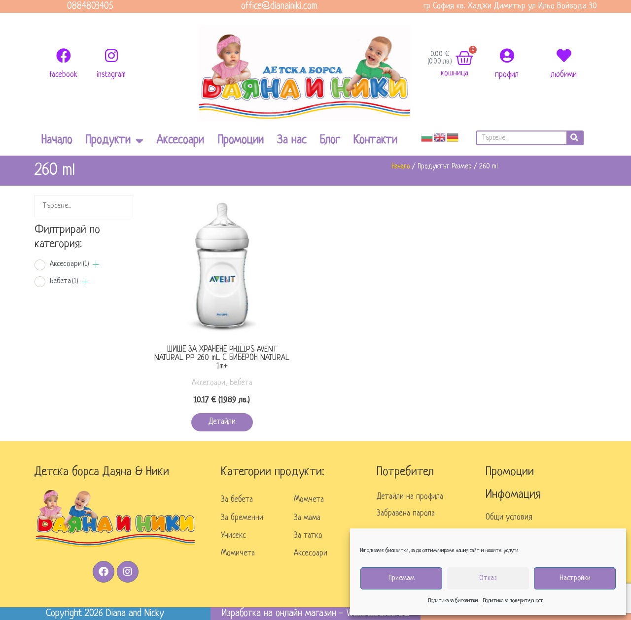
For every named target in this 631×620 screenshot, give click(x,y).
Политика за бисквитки (453, 601)
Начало (56, 140)
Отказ (488, 578)
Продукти (108, 140)
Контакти (375, 140)
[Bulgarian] (427, 137)
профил (507, 74)
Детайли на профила (410, 496)
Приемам (401, 578)
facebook (63, 74)
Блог (330, 140)
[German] (453, 137)
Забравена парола (406, 513)
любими (564, 74)
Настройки (575, 578)
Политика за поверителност (513, 601)
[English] (440, 137)
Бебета (64, 281)
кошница (454, 73)
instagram (111, 74)
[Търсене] (574, 137)
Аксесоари (180, 140)
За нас (292, 140)
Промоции (241, 140)
